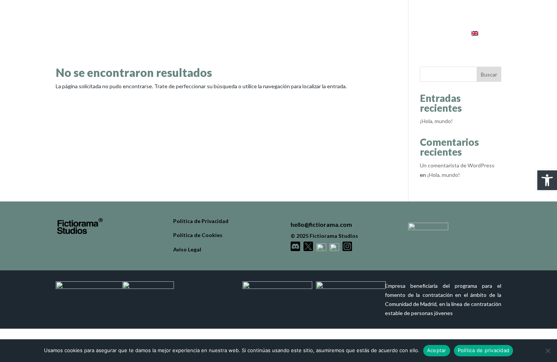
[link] (547, 180)
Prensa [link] (441, 33)
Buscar (489, 74)
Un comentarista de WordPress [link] (457, 165)
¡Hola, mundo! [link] (436, 121)
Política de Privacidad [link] (200, 221)
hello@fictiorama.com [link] (321, 224)
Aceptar (436, 350)
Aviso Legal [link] (187, 249)
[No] (547, 350)
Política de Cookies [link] (197, 235)
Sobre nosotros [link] (390, 33)
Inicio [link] (340, 33)
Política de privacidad (484, 350)
